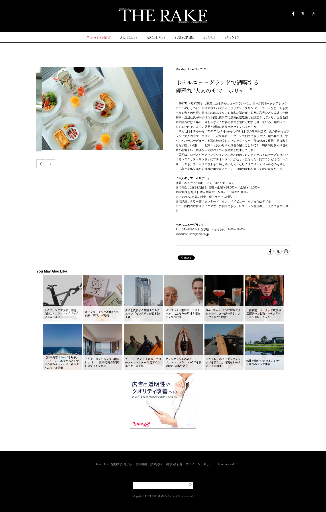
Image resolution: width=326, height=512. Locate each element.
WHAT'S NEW (99, 37)
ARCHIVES (156, 37)
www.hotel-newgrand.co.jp (192, 234)
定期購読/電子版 (121, 464)
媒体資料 (156, 464)
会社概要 (141, 464)
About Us (102, 464)
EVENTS (232, 37)
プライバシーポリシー (200, 464)
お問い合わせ (174, 464)
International (226, 464)
